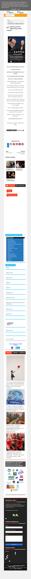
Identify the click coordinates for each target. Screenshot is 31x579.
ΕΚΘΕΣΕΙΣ (9, 249)
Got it (19, 9)
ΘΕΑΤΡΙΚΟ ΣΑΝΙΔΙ (11, 253)
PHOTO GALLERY (11, 240)
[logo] (7, 267)
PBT (14, 567)
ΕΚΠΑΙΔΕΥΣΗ (10, 251)
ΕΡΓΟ (9, 252)
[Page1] (15, 13)
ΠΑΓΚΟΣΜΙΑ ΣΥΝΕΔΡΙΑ (12, 255)
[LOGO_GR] (9, 314)
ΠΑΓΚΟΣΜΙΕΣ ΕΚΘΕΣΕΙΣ (12, 256)
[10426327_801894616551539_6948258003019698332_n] (15, 304)
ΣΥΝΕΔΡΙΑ (9, 260)
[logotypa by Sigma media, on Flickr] (15, 493)
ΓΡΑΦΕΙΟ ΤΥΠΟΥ (11, 247)
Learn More (13, 9)
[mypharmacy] (9, 292)
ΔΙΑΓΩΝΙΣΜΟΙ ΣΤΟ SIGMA (12, 248)
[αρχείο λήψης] (9, 272)
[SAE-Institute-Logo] (10, 297)
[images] (8, 282)
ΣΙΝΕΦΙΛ (9, 259)
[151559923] (10, 325)
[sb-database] (9, 277)
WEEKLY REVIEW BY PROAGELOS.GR (15, 244)
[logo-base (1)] (9, 309)
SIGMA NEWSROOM (11, 241)
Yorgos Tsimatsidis (18, 568)
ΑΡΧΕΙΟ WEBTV (10, 245)
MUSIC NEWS (9, 130)
